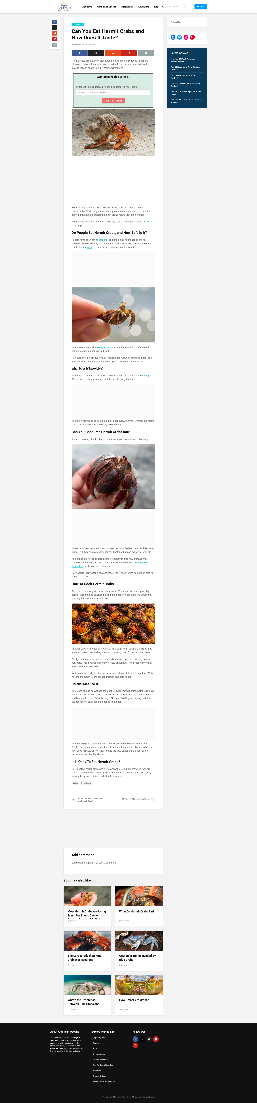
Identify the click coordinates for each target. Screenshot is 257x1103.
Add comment (79, 45)
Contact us (70, 1051)
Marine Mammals (100, 1059)
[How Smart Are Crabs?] (139, 984)
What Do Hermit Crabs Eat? (136, 911)
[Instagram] (142, 1039)
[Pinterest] (135, 1045)
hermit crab (86, 783)
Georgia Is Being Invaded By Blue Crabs (137, 957)
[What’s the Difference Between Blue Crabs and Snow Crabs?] (87, 984)
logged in (90, 862)
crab (89, 247)
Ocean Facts (127, 6)
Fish (95, 1048)
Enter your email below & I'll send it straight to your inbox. (106, 87)
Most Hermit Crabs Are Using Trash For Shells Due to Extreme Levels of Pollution (87, 915)
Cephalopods (99, 1037)
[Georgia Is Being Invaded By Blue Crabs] (139, 940)
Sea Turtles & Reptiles (103, 1065)
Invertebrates (99, 1054)
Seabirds (97, 1070)
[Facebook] (135, 1039)
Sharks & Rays (99, 1076)
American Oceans (148, 1097)
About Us (87, 6)
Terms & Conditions (134, 1097)
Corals (96, 1043)
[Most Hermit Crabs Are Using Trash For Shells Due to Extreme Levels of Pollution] (87, 896)
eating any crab (105, 347)
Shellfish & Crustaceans (104, 1081)
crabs (102, 240)
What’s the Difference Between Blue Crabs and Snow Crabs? (83, 1004)
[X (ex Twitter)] (149, 1039)
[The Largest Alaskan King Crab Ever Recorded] (87, 940)
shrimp (146, 375)
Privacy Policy (121, 1097)
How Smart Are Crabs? (134, 1000)
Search (200, 7)
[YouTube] (156, 1039)
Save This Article (113, 101)
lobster (149, 221)
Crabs (75, 783)
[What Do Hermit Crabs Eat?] (139, 896)
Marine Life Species (106, 6)
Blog (156, 6)
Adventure (143, 6)
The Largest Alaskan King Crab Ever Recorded (84, 957)
